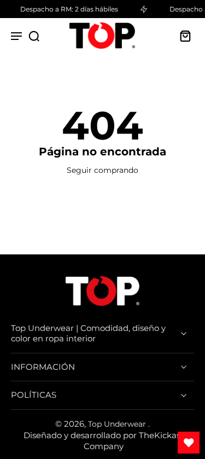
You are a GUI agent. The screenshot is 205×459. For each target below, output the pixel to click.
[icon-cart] (182, 36)
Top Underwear (118, 424)
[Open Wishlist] (189, 443)
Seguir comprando (102, 170)
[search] (34, 36)
